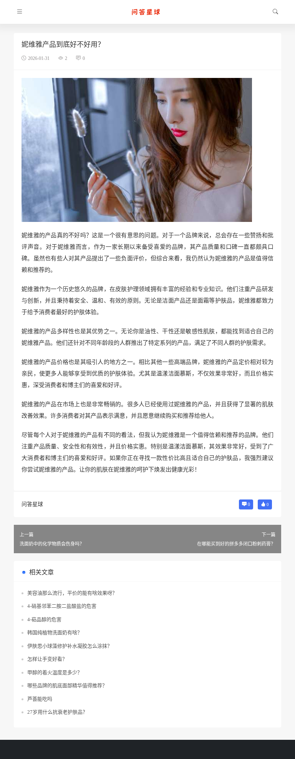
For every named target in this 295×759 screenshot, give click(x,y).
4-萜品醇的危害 (44, 619)
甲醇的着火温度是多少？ (54, 672)
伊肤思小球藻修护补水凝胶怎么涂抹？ (69, 646)
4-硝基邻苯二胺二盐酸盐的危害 (61, 606)
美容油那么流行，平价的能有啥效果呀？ (72, 593)
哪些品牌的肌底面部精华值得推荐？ (67, 685)
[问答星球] (147, 12)
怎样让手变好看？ (47, 659)
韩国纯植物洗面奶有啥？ (54, 632)
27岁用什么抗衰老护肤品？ (57, 712)
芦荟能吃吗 (39, 699)
